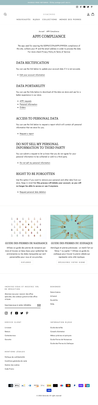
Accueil (41, 31)
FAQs (52, 304)
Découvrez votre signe (71, 262)
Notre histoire (55, 292)
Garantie (8, 339)
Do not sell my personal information (35, 162)
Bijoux (36, 19)
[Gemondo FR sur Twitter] (21, 313)
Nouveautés (24, 19)
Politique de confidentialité (15, 357)
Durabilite (54, 300)
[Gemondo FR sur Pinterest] (27, 313)
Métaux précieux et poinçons (60, 335)
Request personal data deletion (33, 192)
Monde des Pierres (71, 19)
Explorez (26, 262)
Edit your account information (32, 75)
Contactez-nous (10, 335)
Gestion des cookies (12, 365)
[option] (49, 2)
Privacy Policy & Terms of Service (56, 51)
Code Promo (9, 369)
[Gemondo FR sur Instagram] (6, 313)
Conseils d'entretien (57, 331)
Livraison (8, 327)
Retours (7, 331)
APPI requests (25, 101)
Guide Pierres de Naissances (61, 339)
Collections (49, 19)
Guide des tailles (56, 327)
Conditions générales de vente (16, 361)
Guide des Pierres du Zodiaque (62, 343)
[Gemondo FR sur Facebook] (11, 313)
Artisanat (53, 296)
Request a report (27, 133)
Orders (22, 107)
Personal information (28, 104)
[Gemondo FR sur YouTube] (16, 313)
